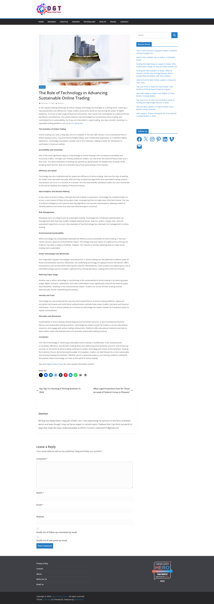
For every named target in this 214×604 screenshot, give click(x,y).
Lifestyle (64, 22)
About (39, 574)
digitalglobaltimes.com (162, 571)
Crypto (42, 87)
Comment (41, 458)
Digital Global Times (55, 364)
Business (52, 22)
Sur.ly (167, 577)
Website (40, 516)
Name (40, 492)
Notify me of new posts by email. (51, 540)
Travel (113, 22)
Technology (89, 22)
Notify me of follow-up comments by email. (56, 532)
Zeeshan (60, 103)
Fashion (76, 22)
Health (102, 22)
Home (41, 22)
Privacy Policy (42, 563)
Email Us (40, 584)
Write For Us (41, 579)
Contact (124, 22)
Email (39, 504)
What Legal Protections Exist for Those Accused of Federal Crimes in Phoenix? (111, 390)
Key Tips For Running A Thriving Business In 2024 (59, 390)
